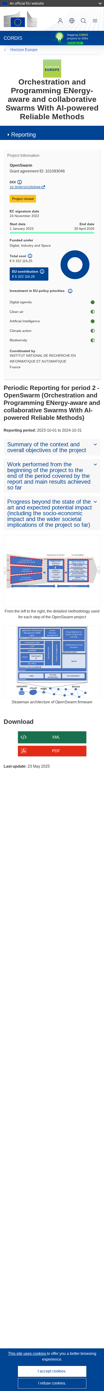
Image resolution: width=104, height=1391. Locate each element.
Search (83, 20)
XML (56, 737)
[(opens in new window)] (20, 19)
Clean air (16, 312)
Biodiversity (18, 340)
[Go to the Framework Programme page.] (52, 68)
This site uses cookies (27, 1353)
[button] (72, 20)
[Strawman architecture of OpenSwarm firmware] (52, 662)
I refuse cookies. (52, 1383)
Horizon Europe (23, 50)
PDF (56, 751)
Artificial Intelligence (25, 321)
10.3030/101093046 (25, 187)
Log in (60, 20)
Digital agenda (21, 302)
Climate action (20, 331)
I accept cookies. (52, 1371)
